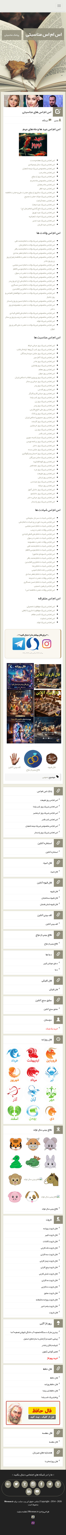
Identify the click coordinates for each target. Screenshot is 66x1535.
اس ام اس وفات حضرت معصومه (41, 542)
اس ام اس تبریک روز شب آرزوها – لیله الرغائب (36, 349)
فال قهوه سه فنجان (49, 897)
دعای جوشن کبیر (50, 963)
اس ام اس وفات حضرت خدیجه (42, 578)
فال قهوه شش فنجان (49, 904)
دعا (56, 969)
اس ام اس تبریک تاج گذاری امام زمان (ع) (38, 208)
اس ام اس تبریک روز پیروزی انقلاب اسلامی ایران (35, 377)
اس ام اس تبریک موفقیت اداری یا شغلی (38, 610)
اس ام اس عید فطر (47, 188)
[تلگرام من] (49, 1484)
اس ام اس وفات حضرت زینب (42, 530)
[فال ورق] (20, 731)
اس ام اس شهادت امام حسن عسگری (39, 582)
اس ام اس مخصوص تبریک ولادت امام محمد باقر (34, 249)
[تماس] (24, 1484)
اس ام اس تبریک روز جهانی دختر (41, 497)
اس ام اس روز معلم (47, 369)
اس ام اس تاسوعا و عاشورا (43, 554)
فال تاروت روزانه (50, 1228)
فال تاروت (53, 1312)
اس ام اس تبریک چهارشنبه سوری (40, 437)
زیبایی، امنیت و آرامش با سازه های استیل (41, 1338)
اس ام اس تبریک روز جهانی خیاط (41, 345)
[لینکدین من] (29, 1491)
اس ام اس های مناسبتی (36, 112)
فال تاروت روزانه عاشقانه (47, 1299)
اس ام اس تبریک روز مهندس (42, 481)
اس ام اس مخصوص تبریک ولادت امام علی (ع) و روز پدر (32, 281)
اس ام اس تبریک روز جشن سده (41, 449)
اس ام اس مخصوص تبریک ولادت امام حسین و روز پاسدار (31, 301)
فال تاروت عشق (51, 1293)
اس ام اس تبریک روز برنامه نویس (40, 441)
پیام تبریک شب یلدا (49, 1397)
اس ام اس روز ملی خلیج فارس (42, 409)
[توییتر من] (16, 1484)
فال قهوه (54, 891)
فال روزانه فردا (51, 1461)
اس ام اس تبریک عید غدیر (43, 220)
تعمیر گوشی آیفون (50, 1351)
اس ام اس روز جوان (46, 373)
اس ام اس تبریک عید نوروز (43, 212)
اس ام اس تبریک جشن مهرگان (42, 457)
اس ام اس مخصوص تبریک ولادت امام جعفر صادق (34, 253)
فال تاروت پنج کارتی (49, 1267)
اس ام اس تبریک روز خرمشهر (42, 425)
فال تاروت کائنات (50, 1241)
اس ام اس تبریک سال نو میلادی (41, 164)
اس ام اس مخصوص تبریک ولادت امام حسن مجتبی (34, 265)
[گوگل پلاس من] (8, 1484)
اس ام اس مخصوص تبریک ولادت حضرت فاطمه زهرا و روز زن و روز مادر (30, 259)
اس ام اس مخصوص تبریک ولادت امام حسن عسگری (33, 285)
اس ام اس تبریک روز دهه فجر (42, 465)
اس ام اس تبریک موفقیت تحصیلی (41, 606)
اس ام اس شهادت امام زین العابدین (40, 562)
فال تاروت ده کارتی (49, 1286)
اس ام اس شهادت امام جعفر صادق (40, 574)
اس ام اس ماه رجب (47, 172)
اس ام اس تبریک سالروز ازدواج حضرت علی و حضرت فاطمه (30, 192)
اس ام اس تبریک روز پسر (44, 405)
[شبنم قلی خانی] (14, 101)
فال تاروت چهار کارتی (49, 1260)
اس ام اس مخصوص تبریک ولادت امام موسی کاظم (34, 269)
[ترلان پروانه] (33, 101)
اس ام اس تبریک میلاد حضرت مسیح (39, 196)
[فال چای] (47, 731)
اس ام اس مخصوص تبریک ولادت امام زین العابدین (33, 289)
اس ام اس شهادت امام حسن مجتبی (40, 526)
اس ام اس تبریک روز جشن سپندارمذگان (38, 353)
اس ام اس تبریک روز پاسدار (43, 501)
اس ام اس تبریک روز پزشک (43, 413)
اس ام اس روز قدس (46, 389)
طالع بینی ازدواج (51, 943)
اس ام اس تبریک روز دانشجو (43, 493)
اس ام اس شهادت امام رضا (43, 566)
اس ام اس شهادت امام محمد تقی (41, 546)
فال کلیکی (53, 989)
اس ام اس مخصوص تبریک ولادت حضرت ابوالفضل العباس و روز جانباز (30, 295)
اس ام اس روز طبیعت (46, 473)
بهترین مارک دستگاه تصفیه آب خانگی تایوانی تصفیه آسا (34, 1332)
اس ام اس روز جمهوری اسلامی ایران (40, 417)
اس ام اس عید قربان (46, 224)
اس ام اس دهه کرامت (45, 200)
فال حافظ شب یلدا (50, 1390)
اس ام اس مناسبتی (44, 34)
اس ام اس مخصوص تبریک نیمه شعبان (38, 168)
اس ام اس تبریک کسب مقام (43, 614)
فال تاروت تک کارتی (49, 1248)
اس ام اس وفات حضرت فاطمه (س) (40, 590)
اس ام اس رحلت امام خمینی (43, 570)
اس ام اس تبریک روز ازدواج (43, 176)
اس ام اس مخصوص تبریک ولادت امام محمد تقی (35, 241)
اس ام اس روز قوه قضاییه (44, 461)
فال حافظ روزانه (51, 1384)
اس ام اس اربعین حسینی (44, 586)
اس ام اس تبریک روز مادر (44, 361)
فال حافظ (54, 1378)
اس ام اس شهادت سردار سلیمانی (40, 518)
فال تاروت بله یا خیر (49, 1306)
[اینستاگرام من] (33, 1484)
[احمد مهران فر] (53, 101)
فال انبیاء (54, 871)
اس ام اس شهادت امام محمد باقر (41, 558)
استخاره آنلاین (52, 852)
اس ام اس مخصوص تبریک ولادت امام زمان (37, 245)
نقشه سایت (22, 1511)
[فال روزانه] (20, 677)
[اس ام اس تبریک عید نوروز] (33, 145)
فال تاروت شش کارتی (48, 1273)
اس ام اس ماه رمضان (46, 184)
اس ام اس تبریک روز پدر (44, 385)
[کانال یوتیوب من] (37, 1491)
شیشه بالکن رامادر (50, 1345)
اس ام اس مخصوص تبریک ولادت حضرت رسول (35, 273)
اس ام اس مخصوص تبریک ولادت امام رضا (37, 277)
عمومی (45, 777)
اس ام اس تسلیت (47, 618)
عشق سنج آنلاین (51, 1009)
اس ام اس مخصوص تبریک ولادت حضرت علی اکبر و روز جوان (32, 327)
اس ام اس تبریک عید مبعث (43, 204)
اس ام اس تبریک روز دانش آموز (41, 489)
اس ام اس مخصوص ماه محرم (42, 180)
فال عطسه (53, 1441)
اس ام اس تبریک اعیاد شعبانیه (42, 216)
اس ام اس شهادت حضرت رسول (41, 538)
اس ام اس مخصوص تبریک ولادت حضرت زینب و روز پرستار (30, 317)
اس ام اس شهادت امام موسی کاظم (40, 550)
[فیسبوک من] (41, 1484)
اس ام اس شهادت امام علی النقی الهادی (38, 534)
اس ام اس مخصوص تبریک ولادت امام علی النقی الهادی (32, 313)
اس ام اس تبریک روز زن (45, 401)
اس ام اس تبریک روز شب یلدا (42, 397)
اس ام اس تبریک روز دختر (44, 445)
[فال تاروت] (47, 677)
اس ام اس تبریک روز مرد (44, 469)
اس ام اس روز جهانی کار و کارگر (42, 393)
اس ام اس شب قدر (47, 433)
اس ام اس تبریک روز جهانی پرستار (40, 381)
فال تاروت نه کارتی (50, 1280)
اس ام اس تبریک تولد (46, 321)
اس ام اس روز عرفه (46, 485)
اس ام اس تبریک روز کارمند (43, 421)
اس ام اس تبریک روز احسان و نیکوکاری (38, 453)
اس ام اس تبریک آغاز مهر (44, 357)
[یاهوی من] (58, 1484)
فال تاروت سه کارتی (49, 1254)
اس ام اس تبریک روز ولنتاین (43, 365)
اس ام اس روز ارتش (46, 477)
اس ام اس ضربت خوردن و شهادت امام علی (37, 522)
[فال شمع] (20, 704)
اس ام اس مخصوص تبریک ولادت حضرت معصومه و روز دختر (32, 307)
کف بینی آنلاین (52, 924)
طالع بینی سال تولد (50, 1208)
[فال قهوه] (47, 704)
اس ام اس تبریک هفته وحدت (42, 160)
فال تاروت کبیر (51, 1235)
